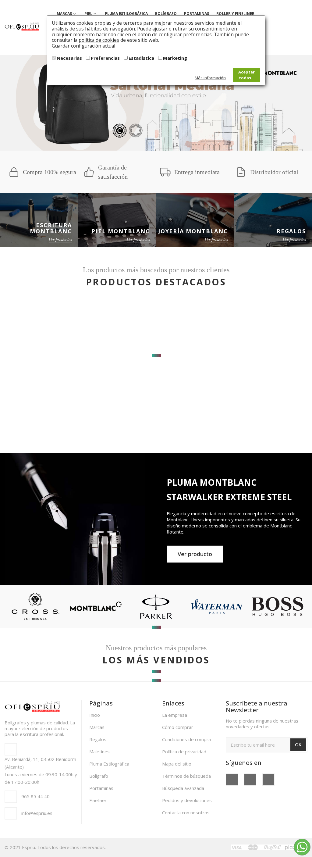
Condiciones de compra (186, 739)
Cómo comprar (177, 727)
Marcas (97, 727)
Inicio (94, 715)
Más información (210, 77)
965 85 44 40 (35, 796)
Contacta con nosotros (186, 812)
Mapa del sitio (176, 764)
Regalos (97, 739)
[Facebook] (232, 779)
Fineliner (98, 800)
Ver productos (60, 239)
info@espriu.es (36, 813)
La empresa (174, 715)
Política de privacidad (184, 751)
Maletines (99, 751)
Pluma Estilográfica (109, 764)
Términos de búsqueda (186, 776)
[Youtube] (250, 779)
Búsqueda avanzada (183, 788)
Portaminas (101, 788)
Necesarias (69, 58)
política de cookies (99, 40)
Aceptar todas (246, 74)
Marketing (175, 58)
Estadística (141, 58)
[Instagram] (268, 779)
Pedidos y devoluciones (187, 800)
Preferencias (105, 58)
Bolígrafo (98, 776)
